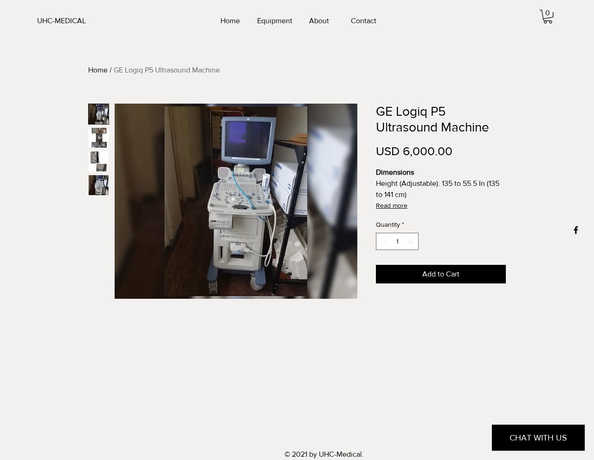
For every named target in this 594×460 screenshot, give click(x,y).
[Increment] (411, 241)
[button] (548, 16)
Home (98, 70)
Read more (391, 205)
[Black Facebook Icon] (576, 230)
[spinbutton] (397, 241)
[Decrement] (383, 241)
